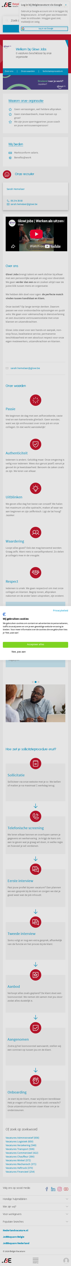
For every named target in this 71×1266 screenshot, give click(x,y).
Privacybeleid (60, 611)
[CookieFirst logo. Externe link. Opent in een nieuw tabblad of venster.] (4, 614)
